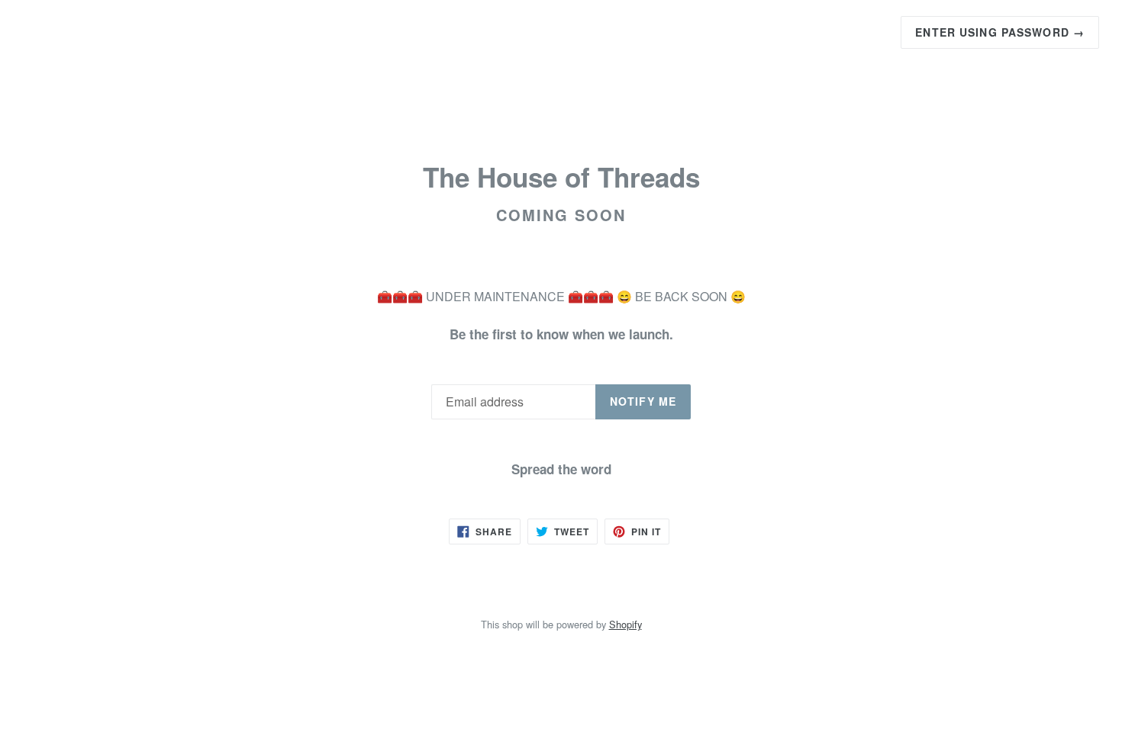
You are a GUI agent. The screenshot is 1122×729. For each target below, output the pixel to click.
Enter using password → (1000, 32)
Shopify (625, 624)
